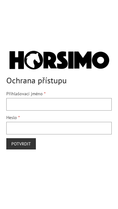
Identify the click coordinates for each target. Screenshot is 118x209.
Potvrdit (21, 144)
